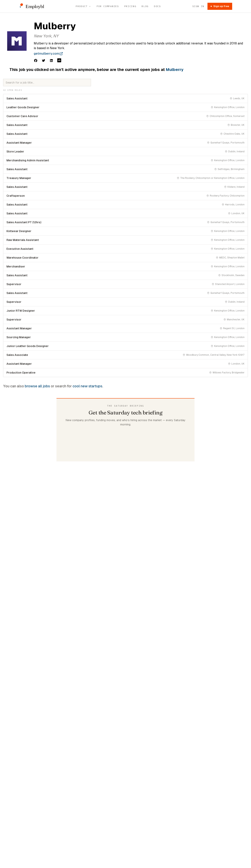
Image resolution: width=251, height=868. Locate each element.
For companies (108, 6)
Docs (157, 6)
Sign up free (221, 6)
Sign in (198, 6)
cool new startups (87, 386)
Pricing (130, 6)
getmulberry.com (46, 53)
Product (82, 6)
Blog (145, 6)
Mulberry (175, 69)
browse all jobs (37, 386)
